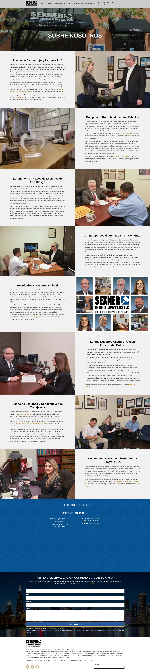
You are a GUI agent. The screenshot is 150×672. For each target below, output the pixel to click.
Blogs (71, 4)
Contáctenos (90, 4)
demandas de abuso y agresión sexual (21, 426)
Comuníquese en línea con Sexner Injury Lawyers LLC (46, 95)
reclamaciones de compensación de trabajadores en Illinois (28, 423)
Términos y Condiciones (75, 660)
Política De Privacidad (60, 660)
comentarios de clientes (122, 156)
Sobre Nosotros (47, 4)
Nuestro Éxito (79, 4)
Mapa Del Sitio (89, 660)
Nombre (28, 587)
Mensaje (28, 608)
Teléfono (28, 601)
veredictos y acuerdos (36, 317)
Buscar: (96, 664)
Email (28, 594)
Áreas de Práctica (61, 4)
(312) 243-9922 (105, 5)
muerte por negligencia (125, 133)
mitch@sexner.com (94, 523)
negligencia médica (25, 414)
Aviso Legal (38, 660)
